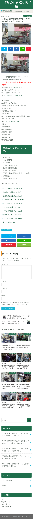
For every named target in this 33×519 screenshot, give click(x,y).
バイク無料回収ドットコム (12, 211)
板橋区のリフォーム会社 (11, 215)
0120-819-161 (17, 87)
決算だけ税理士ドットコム (12, 196)
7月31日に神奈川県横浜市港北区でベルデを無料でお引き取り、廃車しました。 (15, 442)
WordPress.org (6, 506)
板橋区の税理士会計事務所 (12, 192)
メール (4, 288)
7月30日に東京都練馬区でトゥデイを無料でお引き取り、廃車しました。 (15, 450)
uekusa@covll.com (12, 121)
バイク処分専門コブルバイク (12, 95)
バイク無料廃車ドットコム (12, 207)
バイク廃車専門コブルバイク (12, 203)
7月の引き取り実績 (16, 4)
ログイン (4, 499)
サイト (3, 295)
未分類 (4, 485)
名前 (3, 281)
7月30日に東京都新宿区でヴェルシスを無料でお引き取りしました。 (15, 457)
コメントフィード (7, 504)
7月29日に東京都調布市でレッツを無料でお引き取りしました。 (15, 465)
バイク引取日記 (7, 230)
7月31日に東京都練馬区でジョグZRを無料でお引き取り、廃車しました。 (15, 434)
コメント (4, 264)
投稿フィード (5, 502)
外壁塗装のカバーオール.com (12, 199)
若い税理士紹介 (8, 222)
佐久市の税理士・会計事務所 (12, 218)
